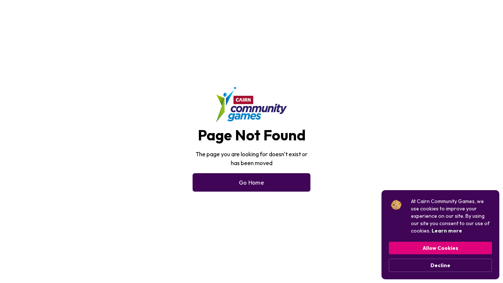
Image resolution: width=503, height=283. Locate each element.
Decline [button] (440, 265)
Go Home (251, 182)
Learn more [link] (447, 230)
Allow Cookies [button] (440, 248)
